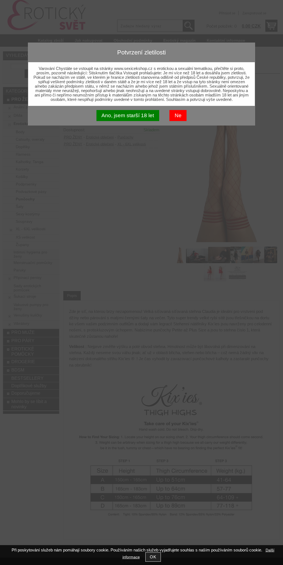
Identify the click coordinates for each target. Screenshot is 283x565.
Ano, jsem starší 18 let (127, 115)
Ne (178, 115)
